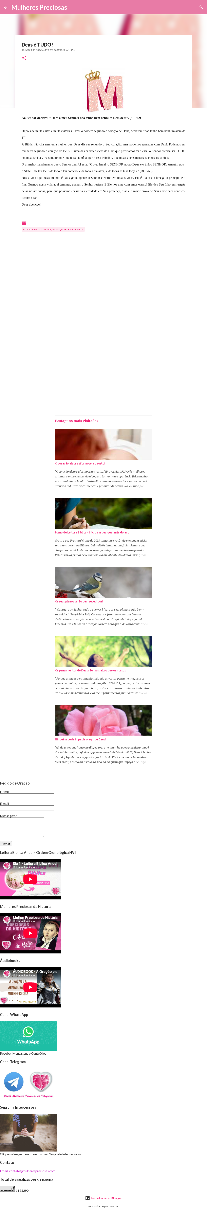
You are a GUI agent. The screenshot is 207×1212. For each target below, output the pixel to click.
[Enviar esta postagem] (24, 224)
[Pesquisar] (72, 7)
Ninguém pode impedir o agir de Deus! (80, 739)
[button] (24, 58)
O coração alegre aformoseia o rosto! (80, 463)
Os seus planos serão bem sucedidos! (79, 601)
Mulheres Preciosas (39, 7)
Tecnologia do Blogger (106, 1198)
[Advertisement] (103, 315)
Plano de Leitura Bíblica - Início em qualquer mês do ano (92, 532)
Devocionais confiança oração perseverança (53, 229)
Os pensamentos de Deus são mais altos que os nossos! (91, 670)
